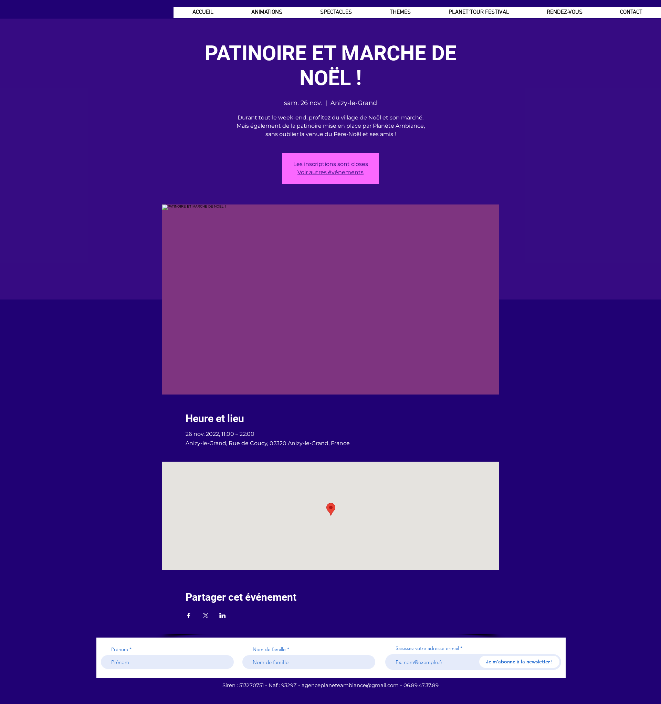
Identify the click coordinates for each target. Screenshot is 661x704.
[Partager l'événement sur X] (205, 615)
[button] (266, 12)
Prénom (119, 649)
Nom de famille (269, 649)
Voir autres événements (330, 172)
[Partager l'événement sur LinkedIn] (222, 615)
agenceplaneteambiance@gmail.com (350, 685)
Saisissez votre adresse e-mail (427, 648)
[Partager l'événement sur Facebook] (189, 615)
